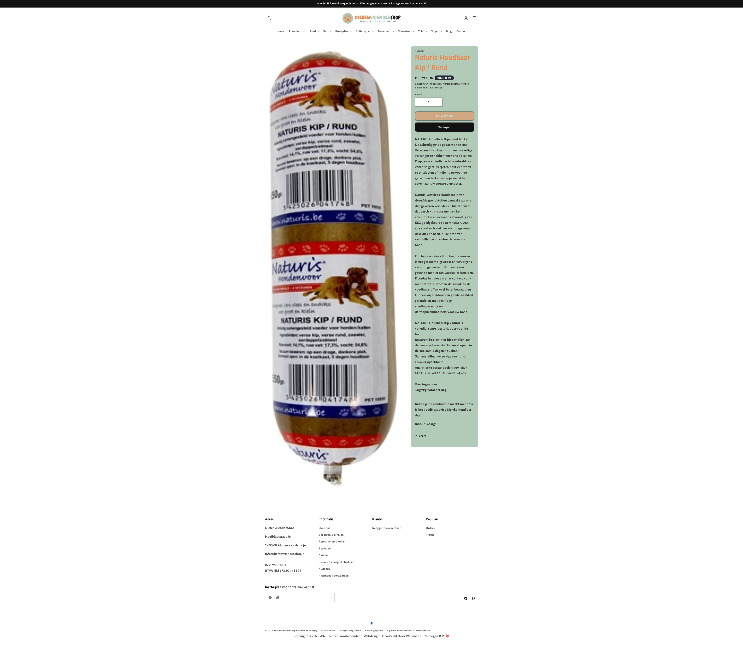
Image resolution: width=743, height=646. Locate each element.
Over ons (324, 528)
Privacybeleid (328, 630)
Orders (430, 528)
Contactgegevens (374, 630)
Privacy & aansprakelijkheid (336, 562)
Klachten (324, 569)
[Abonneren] (330, 597)
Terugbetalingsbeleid (350, 630)
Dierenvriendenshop (285, 630)
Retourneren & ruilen (332, 541)
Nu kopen (444, 127)
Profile (430, 534)
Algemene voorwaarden (334, 575)
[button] (269, 18)
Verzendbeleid (423, 630)
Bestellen (325, 548)
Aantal (418, 94)
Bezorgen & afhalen (331, 534)
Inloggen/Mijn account (386, 528)
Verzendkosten (451, 83)
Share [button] (422, 436)
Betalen (324, 555)
